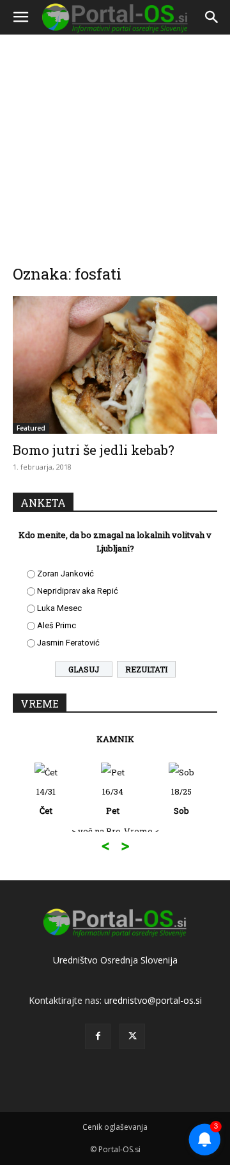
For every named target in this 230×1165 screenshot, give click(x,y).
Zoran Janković (65, 573)
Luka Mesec (59, 608)
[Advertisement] (115, 141)
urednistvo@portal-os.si (153, 1000)
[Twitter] (132, 1036)
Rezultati (146, 669)
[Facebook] (98, 1036)
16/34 (112, 801)
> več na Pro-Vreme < (115, 831)
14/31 (46, 801)
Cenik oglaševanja (115, 1126)
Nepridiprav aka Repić (77, 591)
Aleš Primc (56, 625)
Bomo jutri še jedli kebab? (93, 450)
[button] (20, 17)
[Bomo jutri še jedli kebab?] (115, 365)
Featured (31, 428)
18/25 (181, 801)
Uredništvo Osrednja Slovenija (115, 960)
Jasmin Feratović (68, 642)
